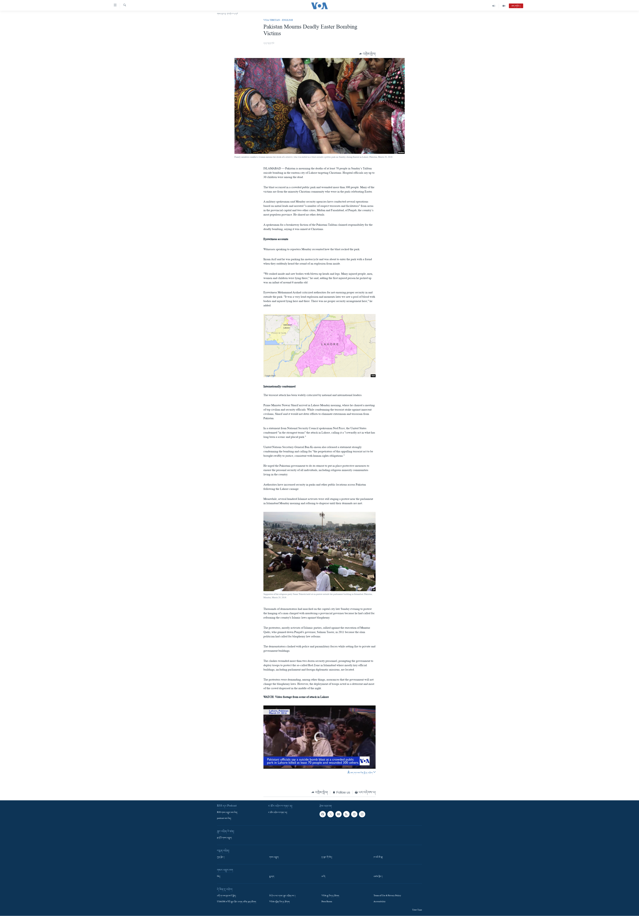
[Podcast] (354, 814)
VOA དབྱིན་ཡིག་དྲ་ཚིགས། (279, 902)
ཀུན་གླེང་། (220, 857)
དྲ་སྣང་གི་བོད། (326, 857)
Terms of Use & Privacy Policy (387, 896)
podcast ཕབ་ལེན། (224, 818)
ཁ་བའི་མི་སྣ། (378, 857)
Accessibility (380, 902)
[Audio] (494, 6)
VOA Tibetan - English (278, 20)
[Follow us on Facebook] (323, 814)
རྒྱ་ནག (271, 876)
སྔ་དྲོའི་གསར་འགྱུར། (224, 838)
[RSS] (346, 814)
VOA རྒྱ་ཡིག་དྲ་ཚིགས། (330, 896)
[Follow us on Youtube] (338, 814)
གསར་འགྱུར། (274, 857)
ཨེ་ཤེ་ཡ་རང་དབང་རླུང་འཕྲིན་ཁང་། (282, 896)
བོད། (218, 876)
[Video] (504, 6)
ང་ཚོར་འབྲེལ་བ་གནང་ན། (277, 812)
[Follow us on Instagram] (362, 814)
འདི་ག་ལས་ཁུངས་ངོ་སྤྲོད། (226, 896)
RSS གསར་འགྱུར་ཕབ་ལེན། (227, 812)
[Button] (367, 54)
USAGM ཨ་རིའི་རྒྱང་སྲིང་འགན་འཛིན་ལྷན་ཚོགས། (236, 902)
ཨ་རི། (323, 876)
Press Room (326, 902)
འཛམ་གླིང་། (378, 876)
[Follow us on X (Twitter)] (330, 814)
